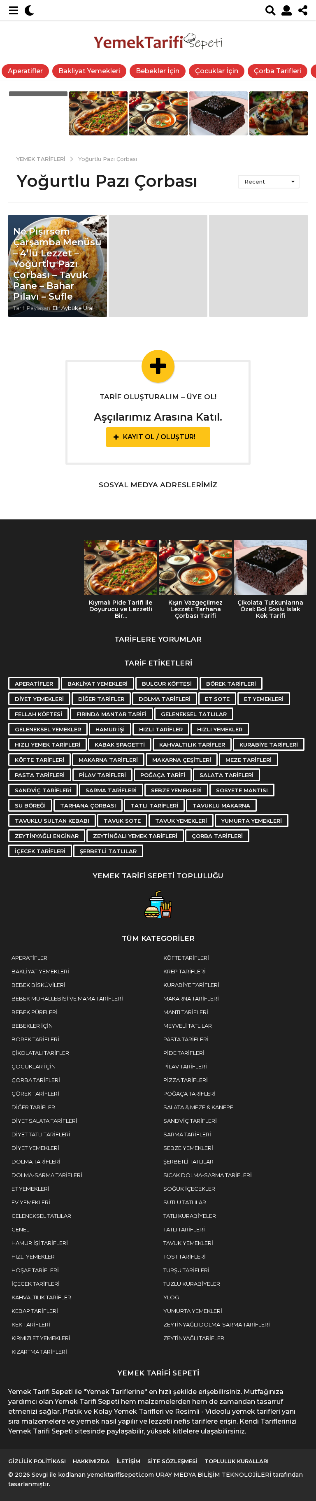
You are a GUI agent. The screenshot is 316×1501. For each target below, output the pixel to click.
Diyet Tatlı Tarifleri (41, 1134)
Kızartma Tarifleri (39, 1351)
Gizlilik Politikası (37, 1461)
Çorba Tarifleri (277, 71)
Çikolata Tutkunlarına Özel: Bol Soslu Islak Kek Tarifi (270, 609)
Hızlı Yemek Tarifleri (47, 744)
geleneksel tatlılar (194, 714)
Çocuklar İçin (216, 71)
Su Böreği (30, 805)
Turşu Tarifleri (186, 1270)
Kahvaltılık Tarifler (192, 744)
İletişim (128, 1461)
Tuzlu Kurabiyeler (191, 1283)
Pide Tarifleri (183, 1053)
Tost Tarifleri (184, 1256)
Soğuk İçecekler (189, 1188)
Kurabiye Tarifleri (268, 744)
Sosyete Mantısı (242, 790)
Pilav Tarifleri (102, 775)
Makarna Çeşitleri (181, 759)
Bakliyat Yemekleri (89, 71)
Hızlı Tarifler (161, 729)
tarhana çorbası (88, 805)
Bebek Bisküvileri (38, 985)
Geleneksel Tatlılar (41, 1215)
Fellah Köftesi (38, 714)
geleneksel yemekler (48, 729)
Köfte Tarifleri (39, 759)
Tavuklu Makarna (221, 805)
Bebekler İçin (157, 71)
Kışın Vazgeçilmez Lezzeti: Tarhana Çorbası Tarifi (195, 609)
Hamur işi (110, 729)
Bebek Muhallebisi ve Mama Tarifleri (67, 998)
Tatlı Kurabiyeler (189, 1215)
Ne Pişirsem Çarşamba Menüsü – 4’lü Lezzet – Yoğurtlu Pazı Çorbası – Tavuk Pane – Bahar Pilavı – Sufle (57, 264)
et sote (217, 699)
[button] (13, 10)
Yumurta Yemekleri (251, 820)
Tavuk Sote (122, 820)
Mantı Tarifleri (185, 1012)
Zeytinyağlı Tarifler (193, 1338)
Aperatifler (25, 71)
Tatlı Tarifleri (154, 805)
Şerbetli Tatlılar (108, 851)
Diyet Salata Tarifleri (44, 1120)
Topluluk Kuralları (236, 1461)
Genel (20, 1229)
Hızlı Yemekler (219, 729)
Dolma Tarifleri (165, 699)
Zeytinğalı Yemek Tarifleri (135, 836)
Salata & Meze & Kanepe (198, 1107)
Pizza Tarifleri (185, 1080)
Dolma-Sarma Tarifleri (47, 1175)
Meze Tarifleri (248, 759)
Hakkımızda (91, 1461)
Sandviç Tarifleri (43, 790)
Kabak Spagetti (120, 744)
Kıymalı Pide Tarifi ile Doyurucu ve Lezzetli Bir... (120, 609)
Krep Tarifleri (184, 971)
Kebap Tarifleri (35, 1311)
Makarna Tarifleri (108, 759)
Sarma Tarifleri (111, 790)
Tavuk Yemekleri (181, 820)
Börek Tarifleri (231, 683)
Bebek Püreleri (35, 1012)
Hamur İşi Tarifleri (40, 1243)
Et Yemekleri (263, 699)
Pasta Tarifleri (40, 775)
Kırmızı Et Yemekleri (41, 1338)
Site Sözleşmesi (172, 1461)
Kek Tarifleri (31, 1324)
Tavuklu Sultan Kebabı (52, 820)
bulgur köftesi (167, 683)
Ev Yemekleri (31, 1202)
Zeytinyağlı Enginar (47, 836)
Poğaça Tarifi (162, 775)
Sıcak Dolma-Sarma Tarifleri (207, 1175)
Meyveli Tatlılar (187, 1025)
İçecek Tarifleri (40, 851)
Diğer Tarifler (101, 699)
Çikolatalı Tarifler (40, 1053)
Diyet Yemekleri (39, 699)
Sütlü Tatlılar (184, 1202)
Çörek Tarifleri (35, 1093)
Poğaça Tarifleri (189, 1093)
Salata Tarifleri (226, 775)
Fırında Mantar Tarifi (111, 714)
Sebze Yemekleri (176, 790)
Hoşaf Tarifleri (35, 1270)
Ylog (171, 1297)
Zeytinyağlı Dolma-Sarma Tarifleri (216, 1324)
